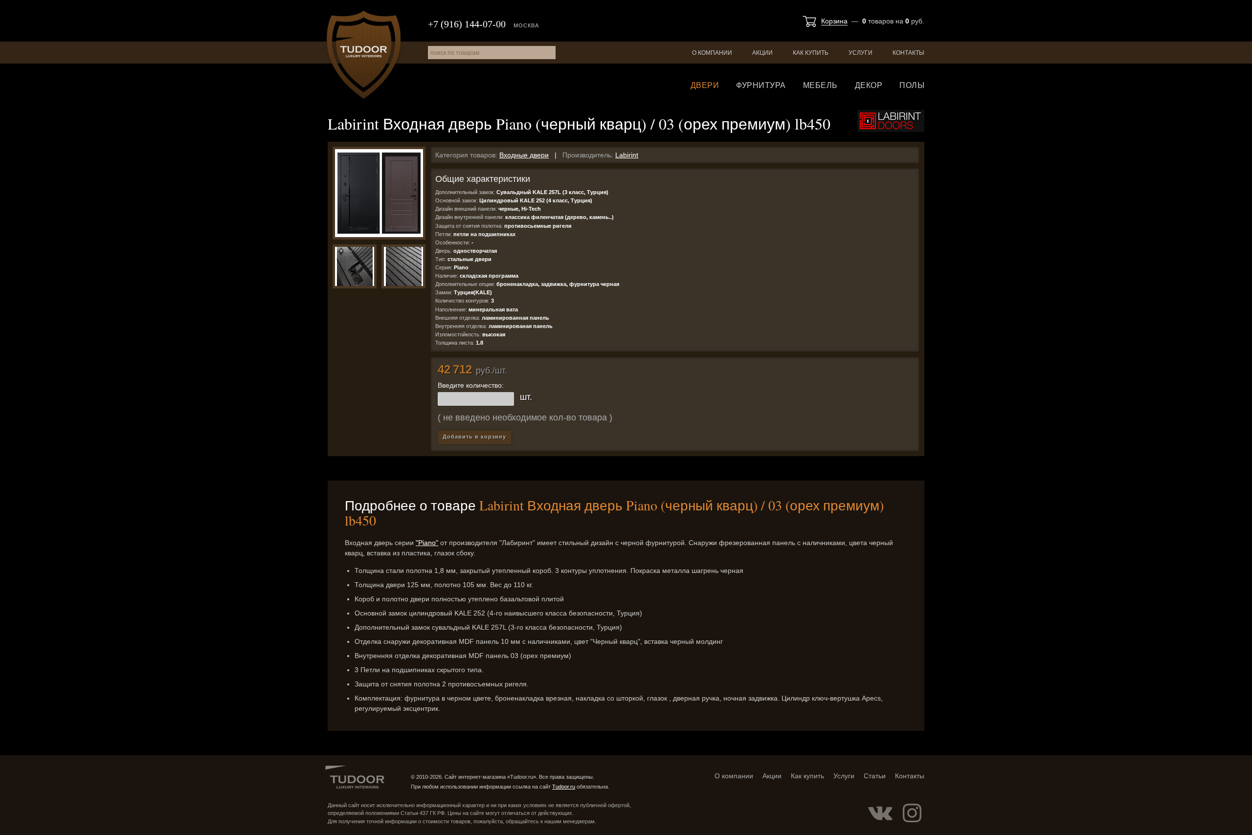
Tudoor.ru (363, 54)
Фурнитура (761, 85)
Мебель (820, 85)
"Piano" (427, 543)
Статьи (875, 776)
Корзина (834, 21)
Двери (705, 85)
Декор (869, 85)
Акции (762, 52)
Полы (911, 85)
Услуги (860, 52)
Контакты (908, 52)
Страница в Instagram (912, 813)
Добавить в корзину (474, 436)
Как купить (810, 52)
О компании (712, 52)
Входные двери (524, 155)
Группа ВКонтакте (880, 813)
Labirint (626, 155)
